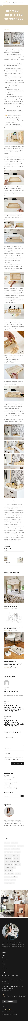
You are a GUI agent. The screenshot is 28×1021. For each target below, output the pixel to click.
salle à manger (9, 873)
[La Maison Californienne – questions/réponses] (14, 589)
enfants (17, 852)
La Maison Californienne (9, 788)
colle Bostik (6, 188)
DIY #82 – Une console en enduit (10, 975)
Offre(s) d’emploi (5, 968)
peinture (17, 864)
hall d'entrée (15, 855)
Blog (5, 548)
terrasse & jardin (9, 880)
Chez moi (6, 780)
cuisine (7, 849)
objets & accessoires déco (12, 861)
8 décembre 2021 (6, 977)
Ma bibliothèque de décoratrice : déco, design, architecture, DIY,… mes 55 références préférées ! (13, 664)
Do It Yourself (9, 548)
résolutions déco (9, 867)
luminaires (8, 858)
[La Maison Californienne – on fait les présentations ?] (14, 617)
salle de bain (8, 870)
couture (20, 845)
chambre (14, 842)
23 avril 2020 (6, 630)
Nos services (4, 959)
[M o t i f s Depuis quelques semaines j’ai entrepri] (7, 897)
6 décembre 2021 (6, 983)
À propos (4, 964)
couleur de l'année (10, 845)
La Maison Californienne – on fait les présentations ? (13, 627)
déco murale (8, 852)
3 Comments (7, 546)
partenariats (8, 864)
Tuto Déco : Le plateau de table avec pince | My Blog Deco (14, 708)
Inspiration (6, 786)
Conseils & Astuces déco (10, 782)
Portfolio (4, 957)
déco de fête (15, 849)
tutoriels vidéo (9, 883)
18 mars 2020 (6, 667)
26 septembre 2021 (6, 990)
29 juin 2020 (6, 29)
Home (3, 955)
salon (17, 873)
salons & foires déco (10, 876)
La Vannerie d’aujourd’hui (18, 120)
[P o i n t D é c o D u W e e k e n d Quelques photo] (21, 910)
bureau (5, 550)
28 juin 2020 (6, 608)
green (6, 855)
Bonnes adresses (8, 778)
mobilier (16, 858)
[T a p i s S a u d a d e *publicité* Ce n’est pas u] (7, 910)
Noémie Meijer (8, 545)
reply (5, 689)
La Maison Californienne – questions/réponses (12, 605)
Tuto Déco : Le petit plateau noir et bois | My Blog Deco (14, 723)
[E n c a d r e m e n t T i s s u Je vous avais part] (21, 897)
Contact (3, 966)
